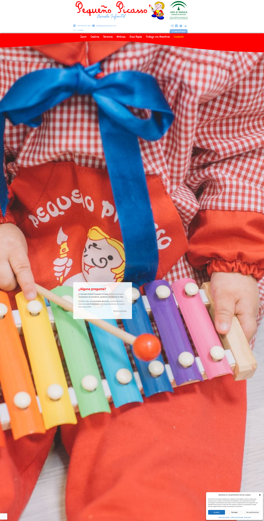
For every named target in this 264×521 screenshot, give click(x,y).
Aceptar (217, 512)
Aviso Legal (247, 517)
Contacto (179, 37)
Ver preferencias (252, 512)
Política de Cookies (223, 517)
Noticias (121, 37)
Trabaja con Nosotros (158, 37)
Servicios (108, 37)
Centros (95, 37)
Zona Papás (136, 37)
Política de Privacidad (236, 517)
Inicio (83, 37)
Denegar (234, 512)
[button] (260, 495)
